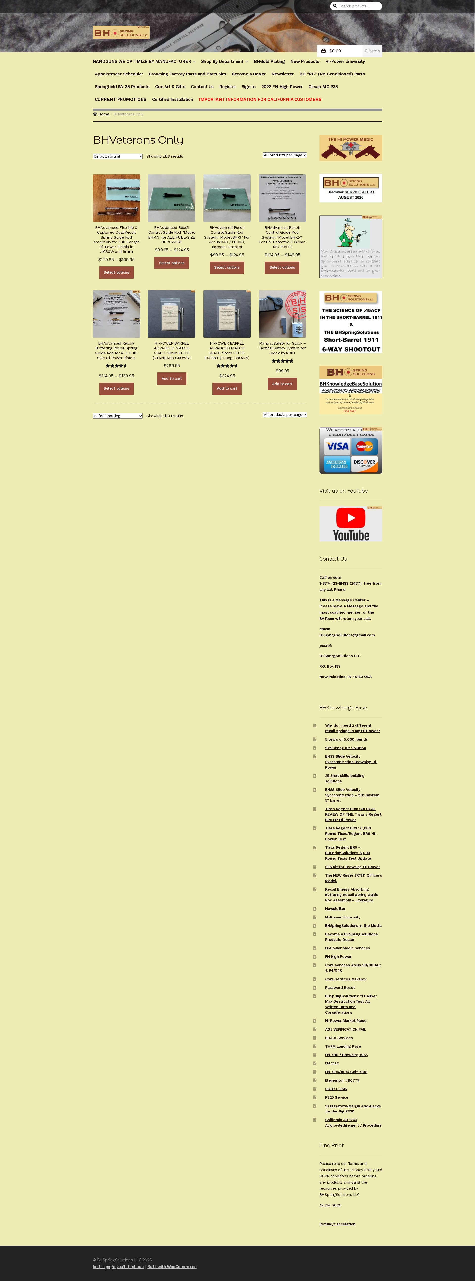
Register (227, 86)
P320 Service (336, 1097)
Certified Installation (172, 99)
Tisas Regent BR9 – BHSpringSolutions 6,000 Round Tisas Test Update (348, 853)
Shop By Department (222, 61)
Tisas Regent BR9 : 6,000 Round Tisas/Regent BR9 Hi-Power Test (350, 833)
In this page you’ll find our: (118, 1266)
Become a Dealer (249, 74)
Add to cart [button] (172, 378)
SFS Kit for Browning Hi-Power (352, 867)
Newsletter (282, 74)
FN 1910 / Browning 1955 (346, 1055)
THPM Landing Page (343, 1046)
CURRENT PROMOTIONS (120, 99)
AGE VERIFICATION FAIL (345, 1029)
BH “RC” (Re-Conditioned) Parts (332, 74)
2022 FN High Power (282, 86)
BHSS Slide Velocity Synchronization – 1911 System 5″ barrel (352, 795)
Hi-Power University (345, 61)
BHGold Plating (269, 61)
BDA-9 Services (339, 1038)
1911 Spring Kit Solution (345, 748)
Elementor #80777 (342, 1080)
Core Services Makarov (345, 979)
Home (103, 114)
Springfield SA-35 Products (122, 86)
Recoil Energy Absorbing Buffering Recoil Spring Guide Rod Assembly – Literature (351, 894)
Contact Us (202, 86)
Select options (116, 272)
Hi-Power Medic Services (347, 948)
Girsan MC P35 (323, 86)
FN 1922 (332, 1063)
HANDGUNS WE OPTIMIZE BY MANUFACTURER (142, 61)
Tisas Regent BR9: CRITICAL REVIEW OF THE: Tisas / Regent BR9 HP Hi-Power (353, 814)
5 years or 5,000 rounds (346, 739)
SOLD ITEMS (336, 1089)
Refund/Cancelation (337, 1224)
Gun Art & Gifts (170, 86)
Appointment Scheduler (119, 74)
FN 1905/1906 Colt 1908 (346, 1072)
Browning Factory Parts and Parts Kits (187, 74)
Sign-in (249, 86)
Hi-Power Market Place (346, 1020)
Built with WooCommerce (172, 1266)
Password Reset (340, 987)
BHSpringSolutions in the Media (353, 925)
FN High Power (338, 956)
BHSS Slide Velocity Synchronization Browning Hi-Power (351, 762)
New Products (304, 61)
